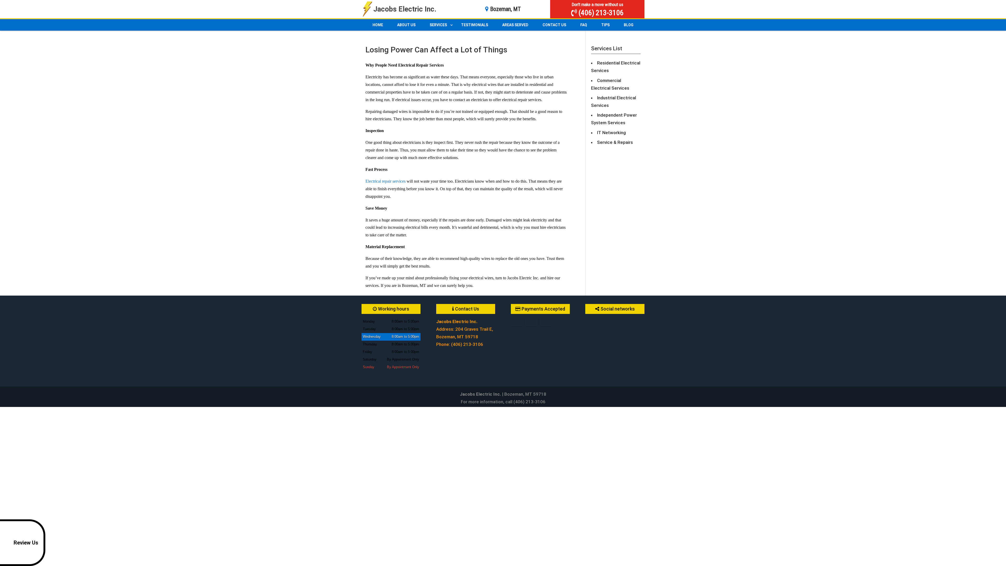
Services (438, 25)
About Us (406, 25)
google (599, 322)
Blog (628, 25)
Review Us (26, 543)
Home (378, 25)
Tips (605, 25)
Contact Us (554, 25)
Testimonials (474, 25)
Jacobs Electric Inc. (404, 9)
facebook (589, 322)
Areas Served (515, 25)
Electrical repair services (385, 181)
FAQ (583, 25)
